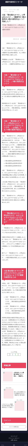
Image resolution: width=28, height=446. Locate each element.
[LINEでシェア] (17, 354)
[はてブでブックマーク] (14, 354)
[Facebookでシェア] (11, 354)
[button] (19, 354)
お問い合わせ (14, 440)
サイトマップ (14, 436)
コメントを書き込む (14, 426)
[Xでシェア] (8, 354)
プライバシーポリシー (14, 438)
